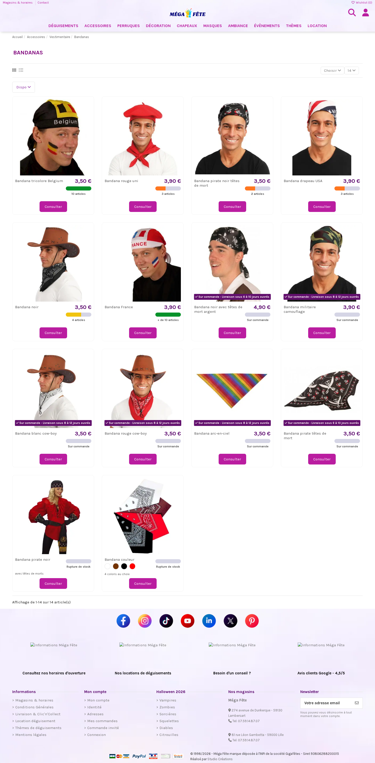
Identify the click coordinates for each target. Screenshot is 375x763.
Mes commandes (102, 721)
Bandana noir (27, 307)
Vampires (167, 700)
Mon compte (98, 700)
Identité (94, 707)
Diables (166, 727)
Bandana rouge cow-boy (126, 433)
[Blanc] (107, 566)
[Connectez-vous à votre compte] (365, 13)
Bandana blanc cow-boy (36, 433)
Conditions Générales (34, 707)
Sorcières (167, 714)
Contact (43, 2)
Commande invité (103, 727)
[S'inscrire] (356, 703)
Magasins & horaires (18, 2)
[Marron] (116, 566)
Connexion (96, 734)
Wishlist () (363, 2)
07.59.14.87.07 (249, 721)
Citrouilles (168, 734)
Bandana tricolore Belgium (39, 180)
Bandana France (119, 307)
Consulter (53, 206)
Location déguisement (35, 721)
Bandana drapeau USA (303, 180)
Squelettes (169, 721)
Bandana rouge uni (121, 180)
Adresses (95, 714)
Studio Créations (220, 759)
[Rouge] (132, 566)
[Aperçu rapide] (87, 116)
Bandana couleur (119, 559)
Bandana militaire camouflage (300, 309)
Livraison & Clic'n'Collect (37, 714)
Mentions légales (30, 734)
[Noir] (124, 566)
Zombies (167, 707)
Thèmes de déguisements (38, 727)
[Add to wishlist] (87, 107)
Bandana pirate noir (32, 559)
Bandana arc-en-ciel (212, 433)
